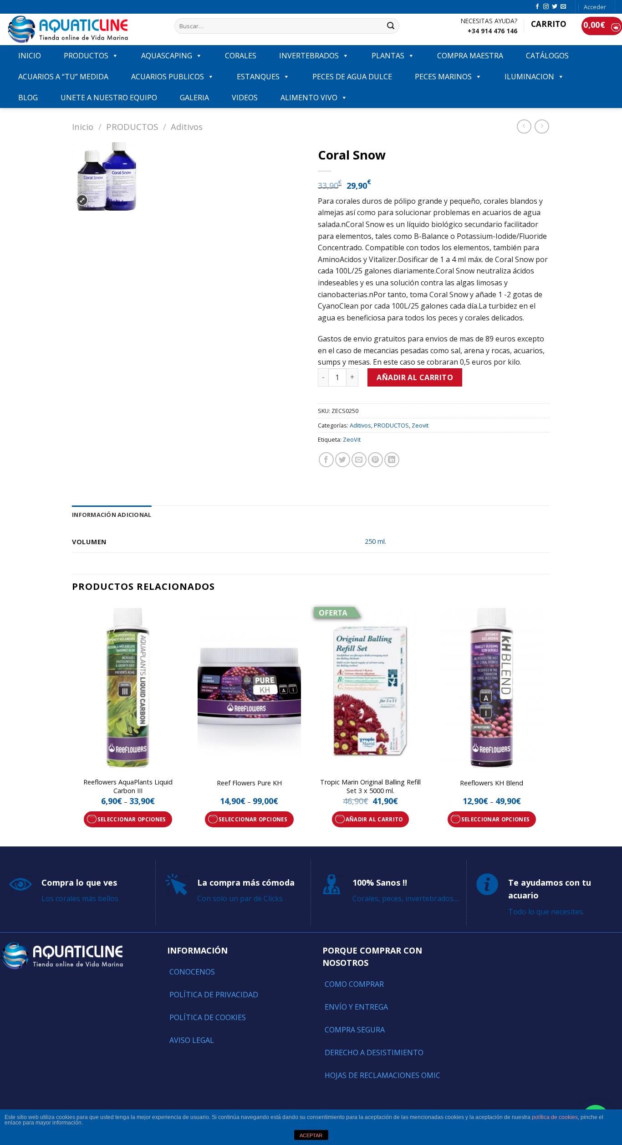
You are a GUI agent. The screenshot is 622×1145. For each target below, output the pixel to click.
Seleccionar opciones (131, 819)
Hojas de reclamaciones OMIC (382, 1075)
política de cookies (555, 1117)
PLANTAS (388, 56)
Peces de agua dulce (352, 77)
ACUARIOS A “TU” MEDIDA (63, 77)
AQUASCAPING (166, 56)
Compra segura (355, 1030)
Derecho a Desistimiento (374, 1052)
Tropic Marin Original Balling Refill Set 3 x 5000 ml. (370, 786)
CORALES (240, 56)
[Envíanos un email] (563, 7)
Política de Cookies (207, 1017)
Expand (82, 200)
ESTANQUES (258, 77)
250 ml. (375, 541)
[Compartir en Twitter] (342, 459)
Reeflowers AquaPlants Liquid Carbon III (128, 786)
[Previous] (72, 724)
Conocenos (192, 972)
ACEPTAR (311, 1135)
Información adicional (111, 515)
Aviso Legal (191, 1040)
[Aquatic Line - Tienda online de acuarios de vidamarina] (84, 29)
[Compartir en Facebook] (326, 459)
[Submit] (390, 26)
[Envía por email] (359, 459)
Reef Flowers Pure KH (249, 783)
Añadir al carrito (415, 377)
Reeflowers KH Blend (491, 783)
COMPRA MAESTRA (470, 56)
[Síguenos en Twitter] (554, 7)
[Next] (547, 724)
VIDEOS (245, 98)
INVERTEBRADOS (309, 56)
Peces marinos (443, 77)
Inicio (82, 126)
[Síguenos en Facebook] (537, 7)
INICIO (29, 56)
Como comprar (354, 984)
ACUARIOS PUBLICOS (167, 77)
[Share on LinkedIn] (391, 459)
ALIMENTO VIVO (308, 98)
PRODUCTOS (86, 56)
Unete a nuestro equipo (109, 98)
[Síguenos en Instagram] (546, 7)
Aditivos (187, 126)
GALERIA (194, 98)
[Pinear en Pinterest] (375, 459)
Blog (28, 98)
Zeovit (420, 425)
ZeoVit (352, 439)
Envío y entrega (356, 1007)
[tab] (111, 514)
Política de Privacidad (213, 995)
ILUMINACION (529, 77)
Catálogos (547, 56)
